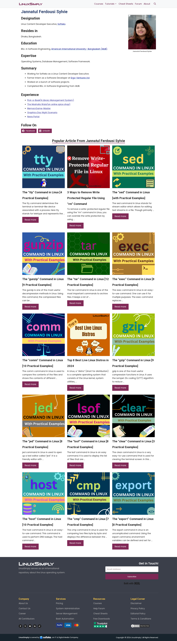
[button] (154, 3)
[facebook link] (20, 626)
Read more (30, 219)
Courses (98, 3)
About (147, 3)
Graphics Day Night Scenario (42, 112)
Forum (138, 3)
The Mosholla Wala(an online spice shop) (48, 104)
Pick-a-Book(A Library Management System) (50, 100)
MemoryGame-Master (39, 108)
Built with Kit (132, 583)
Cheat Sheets (126, 3)
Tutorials (109, 3)
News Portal (33, 116)
